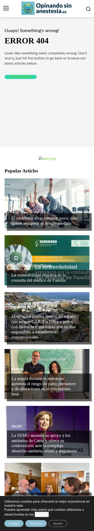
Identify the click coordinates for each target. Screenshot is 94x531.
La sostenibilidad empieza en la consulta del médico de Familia (38, 278)
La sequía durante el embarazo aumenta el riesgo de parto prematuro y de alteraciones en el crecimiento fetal (43, 386)
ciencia (17, 369)
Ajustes (58, 523)
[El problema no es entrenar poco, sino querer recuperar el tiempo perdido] (47, 203)
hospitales (20, 307)
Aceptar (14, 523)
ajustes (42, 514)
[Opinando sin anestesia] (46, 8)
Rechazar (36, 523)
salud (16, 209)
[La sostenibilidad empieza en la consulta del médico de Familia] (47, 260)
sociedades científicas (31, 266)
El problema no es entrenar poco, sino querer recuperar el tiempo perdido (44, 221)
